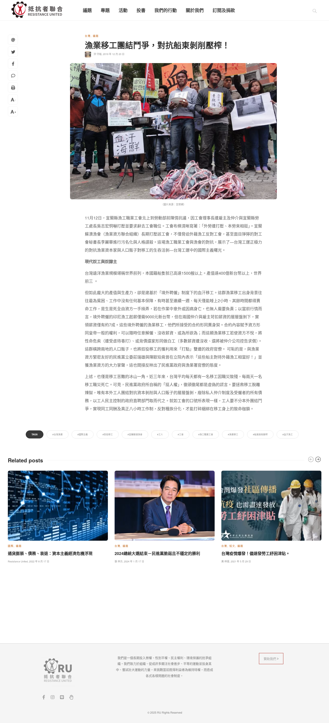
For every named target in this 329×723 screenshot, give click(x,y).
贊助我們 (270, 658)
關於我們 (195, 10)
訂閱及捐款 (224, 10)
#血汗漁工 (287, 434)
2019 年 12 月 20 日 (113, 54)
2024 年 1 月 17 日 (134, 561)
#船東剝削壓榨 (260, 434)
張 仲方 (119, 561)
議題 (87, 10)
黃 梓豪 (225, 561)
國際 (11, 546)
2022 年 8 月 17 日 (39, 561)
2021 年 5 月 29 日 (241, 561)
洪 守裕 (98, 54)
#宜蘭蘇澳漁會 (135, 434)
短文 (232, 546)
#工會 (181, 434)
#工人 (160, 434)
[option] (57, 516)
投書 (141, 10)
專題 (105, 10)
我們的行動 (165, 10)
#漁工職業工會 (205, 434)
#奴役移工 (108, 434)
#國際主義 (82, 434)
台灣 (88, 36)
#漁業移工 (233, 434)
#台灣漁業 (57, 434)
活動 (123, 10)
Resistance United (18, 561)
